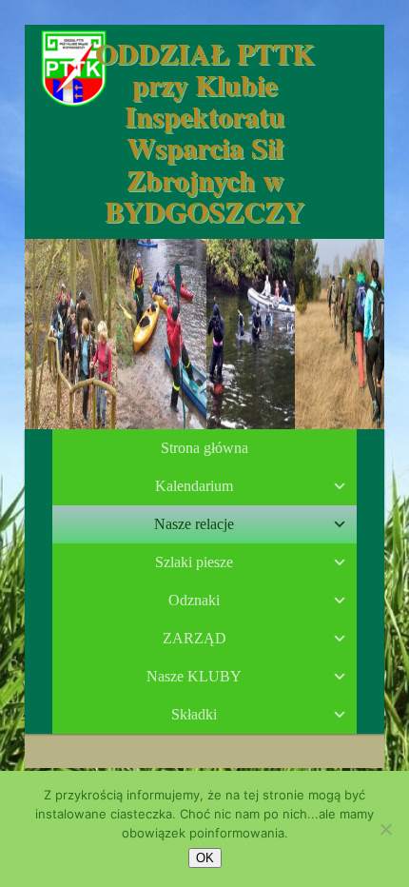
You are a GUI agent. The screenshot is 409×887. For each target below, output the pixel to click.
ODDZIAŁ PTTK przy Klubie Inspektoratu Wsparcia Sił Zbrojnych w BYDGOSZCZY (204, 131)
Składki (194, 714)
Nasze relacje (194, 524)
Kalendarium (194, 486)
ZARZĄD (194, 638)
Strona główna (204, 448)
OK (205, 858)
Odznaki (194, 600)
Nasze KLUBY (194, 676)
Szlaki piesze (194, 562)
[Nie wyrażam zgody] (385, 828)
